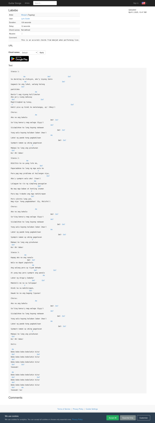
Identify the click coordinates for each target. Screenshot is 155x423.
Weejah (24, 15)
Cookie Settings (92, 409)
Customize (144, 418)
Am (24, 77)
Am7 (51, 125)
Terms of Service (63, 409)
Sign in (136, 3)
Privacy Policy (78, 409)
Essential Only (127, 418)
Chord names (13, 52)
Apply (42, 52)
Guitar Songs (14, 3)
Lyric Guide (25, 18)
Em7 (69, 77)
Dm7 (49, 77)
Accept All (112, 418)
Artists (27, 3)
